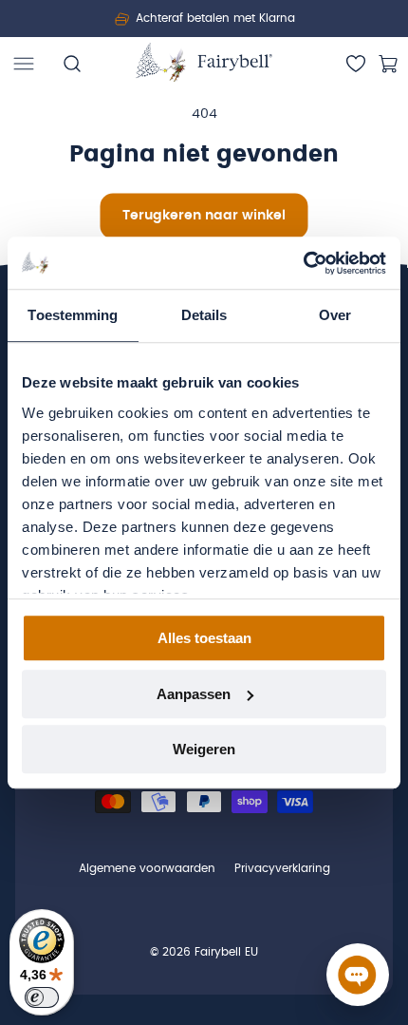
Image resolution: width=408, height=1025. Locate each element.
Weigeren (204, 749)
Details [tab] (204, 315)
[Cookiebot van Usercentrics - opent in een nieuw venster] (303, 263)
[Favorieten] (355, 64)
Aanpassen (194, 694)
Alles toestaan (204, 638)
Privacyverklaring (282, 868)
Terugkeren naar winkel (204, 215)
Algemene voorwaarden (147, 868)
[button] (24, 64)
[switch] (42, 997)
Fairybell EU (226, 952)
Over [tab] (335, 315)
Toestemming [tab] (73, 315)
